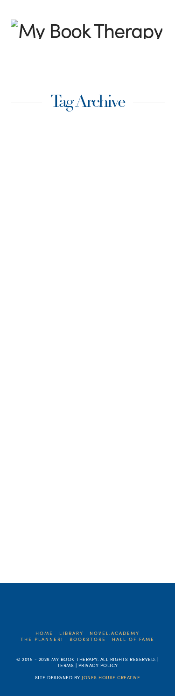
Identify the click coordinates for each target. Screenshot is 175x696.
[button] (153, 67)
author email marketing (47, 490)
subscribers (31, 540)
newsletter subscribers (90, 507)
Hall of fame (133, 639)
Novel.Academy (115, 633)
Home (44, 633)
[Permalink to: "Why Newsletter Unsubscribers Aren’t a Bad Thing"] (88, 191)
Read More (49, 459)
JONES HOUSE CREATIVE (111, 677)
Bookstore (88, 639)
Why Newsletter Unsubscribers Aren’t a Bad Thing (81, 294)
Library (71, 633)
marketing (105, 490)
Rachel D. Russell (38, 524)
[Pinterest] (73, 51)
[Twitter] (30, 51)
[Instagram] (59, 51)
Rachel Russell (93, 524)
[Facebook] (16, 51)
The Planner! (42, 639)
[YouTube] (44, 51)
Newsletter (31, 507)
